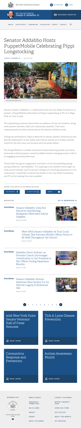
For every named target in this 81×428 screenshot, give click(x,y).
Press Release (9, 207)
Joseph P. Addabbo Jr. (28, 15)
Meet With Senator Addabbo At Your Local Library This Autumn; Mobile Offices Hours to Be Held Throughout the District (47, 234)
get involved (58, 5)
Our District (21, 24)
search (70, 24)
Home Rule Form (62, 408)
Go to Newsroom (66, 200)
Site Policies (60, 412)
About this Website (63, 416)
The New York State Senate (28, 5)
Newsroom (33, 24)
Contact (63, 24)
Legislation (45, 24)
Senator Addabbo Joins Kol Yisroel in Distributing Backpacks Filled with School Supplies (32, 212)
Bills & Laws (34, 408)
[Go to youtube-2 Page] (13, 419)
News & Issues (35, 397)
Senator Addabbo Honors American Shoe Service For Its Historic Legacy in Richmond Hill (32, 284)
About (11, 24)
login (71, 5)
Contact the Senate (63, 397)
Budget (32, 412)
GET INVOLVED (60, 421)
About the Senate (36, 421)
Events (55, 24)
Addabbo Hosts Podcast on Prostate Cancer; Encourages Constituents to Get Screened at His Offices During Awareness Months (33, 258)
